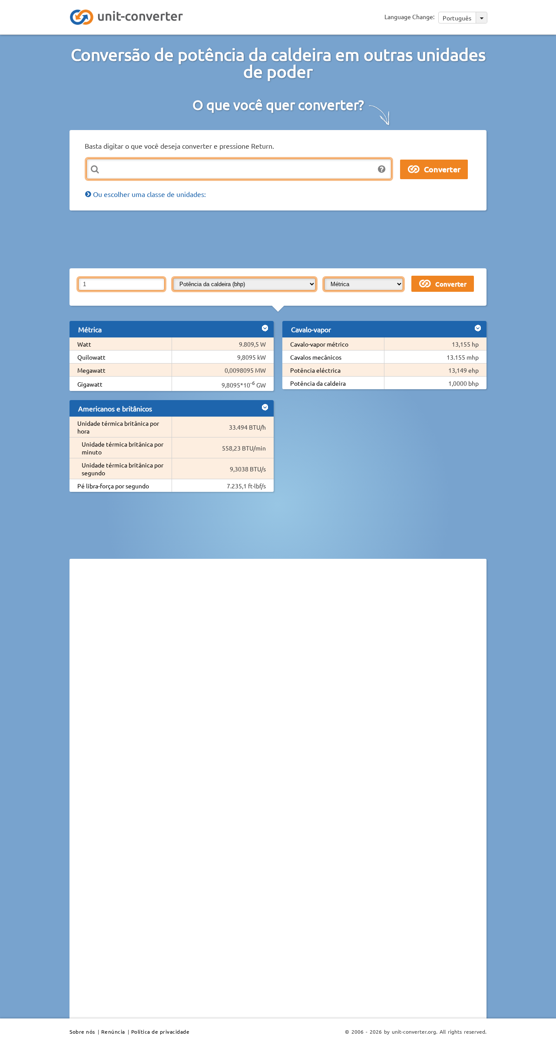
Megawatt (91, 370)
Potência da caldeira (318, 383)
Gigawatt (90, 384)
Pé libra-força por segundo (113, 486)
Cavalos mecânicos (315, 357)
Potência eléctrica (315, 370)
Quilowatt (91, 357)
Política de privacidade (160, 1031)
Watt (84, 344)
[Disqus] (278, 685)
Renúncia (113, 1031)
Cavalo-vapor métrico (319, 344)
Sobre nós (82, 1031)
